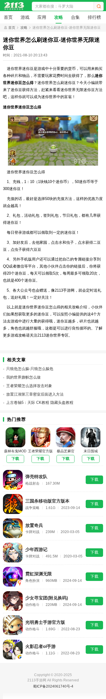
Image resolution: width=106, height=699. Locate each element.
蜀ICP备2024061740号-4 (53, 686)
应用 (41, 17)
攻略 (58, 17)
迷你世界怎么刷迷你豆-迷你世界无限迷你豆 (66, 27)
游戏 (25, 17)
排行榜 (94, 17)
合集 (75, 17)
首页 (8, 17)
